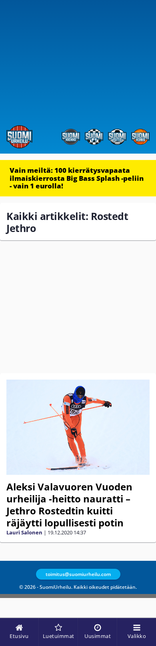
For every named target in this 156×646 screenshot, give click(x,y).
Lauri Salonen (24, 532)
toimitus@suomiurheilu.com (78, 574)
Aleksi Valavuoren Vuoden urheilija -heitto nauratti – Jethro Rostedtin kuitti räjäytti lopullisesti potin (69, 504)
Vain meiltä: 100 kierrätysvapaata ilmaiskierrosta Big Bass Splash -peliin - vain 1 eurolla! (77, 178)
